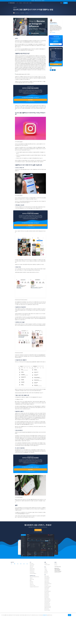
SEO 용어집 (31, 581)
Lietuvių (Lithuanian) (47, 601)
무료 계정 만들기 (30, 99)
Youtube (14, 563)
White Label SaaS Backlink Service (34, 576)
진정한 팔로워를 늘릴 (20, 513)
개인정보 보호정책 (47, 564)
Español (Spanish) (46, 578)
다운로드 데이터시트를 (30, 361)
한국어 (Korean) (46, 608)
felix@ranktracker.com (58, 572)
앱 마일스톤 (46, 571)
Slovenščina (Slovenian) (47, 606)
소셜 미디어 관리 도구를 (31, 317)
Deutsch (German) (46, 577)
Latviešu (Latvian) (46, 602)
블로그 (31, 580)
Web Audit (31, 567)
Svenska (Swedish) (46, 587)
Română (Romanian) (47, 603)
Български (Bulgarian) (47, 591)
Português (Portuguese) (47, 586)
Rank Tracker (31, 563)
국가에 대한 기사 (30, 438)
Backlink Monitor (32, 569)
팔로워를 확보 (41, 354)
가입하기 (65, 2)
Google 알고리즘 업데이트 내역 (34, 586)
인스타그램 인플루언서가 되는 (26, 48)
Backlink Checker (32, 568)
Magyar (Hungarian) (47, 598)
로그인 (61, 2)
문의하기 (56, 563)
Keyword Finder (32, 564)
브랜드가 (30, 270)
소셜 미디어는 (17, 40)
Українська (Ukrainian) (47, 607)
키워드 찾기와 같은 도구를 (19, 392)
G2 (27, 563)
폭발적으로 (27, 40)
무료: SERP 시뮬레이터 (33, 573)
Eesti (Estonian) (46, 596)
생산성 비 (35, 105)
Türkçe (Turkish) (46, 588)
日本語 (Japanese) (46, 582)
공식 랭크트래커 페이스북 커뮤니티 (18, 563)
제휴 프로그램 (32, 579)
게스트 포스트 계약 (32, 585)
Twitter (21, 563)
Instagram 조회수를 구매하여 (25, 63)
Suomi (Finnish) (46, 597)
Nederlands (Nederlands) (47, 583)
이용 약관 (45, 563)
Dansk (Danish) (46, 593)
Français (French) (46, 579)
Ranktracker (11, 2)
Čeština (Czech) (46, 592)
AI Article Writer (32, 572)
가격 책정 (45, 570)
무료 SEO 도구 (32, 584)
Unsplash (20, 141)
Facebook (11, 563)
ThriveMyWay (53, 32)
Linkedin (24, 563)
